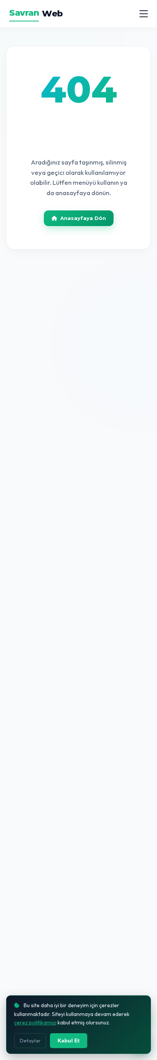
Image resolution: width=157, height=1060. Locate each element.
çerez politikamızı (35, 1022)
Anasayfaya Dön (83, 218)
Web (36, 13)
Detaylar (30, 1040)
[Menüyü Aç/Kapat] (143, 13)
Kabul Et (69, 1041)
